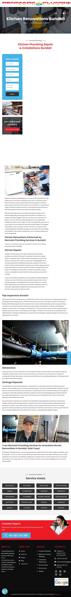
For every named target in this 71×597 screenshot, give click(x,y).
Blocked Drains (43, 565)
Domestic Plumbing (44, 551)
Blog (22, 560)
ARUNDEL (10, 508)
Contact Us (24, 564)
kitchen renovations (15, 200)
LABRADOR (61, 502)
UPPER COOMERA (61, 485)
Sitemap (41, 571)
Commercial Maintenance (42, 561)
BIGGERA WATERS (61, 496)
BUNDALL (44, 502)
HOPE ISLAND (44, 485)
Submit (12, 94)
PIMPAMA (61, 508)
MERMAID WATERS (44, 496)
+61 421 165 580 (13, 129)
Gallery (23, 557)
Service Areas (43, 568)
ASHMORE (44, 508)
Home (25, 23)
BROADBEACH (9, 485)
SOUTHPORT (10, 502)
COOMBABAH (27, 496)
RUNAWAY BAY (27, 491)
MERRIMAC (44, 491)
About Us (24, 554)
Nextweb (57, 594)
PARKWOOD (61, 491)
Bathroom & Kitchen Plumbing (45, 555)
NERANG (10, 491)
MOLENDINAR (9, 496)
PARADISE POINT (27, 502)
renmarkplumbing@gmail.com (51, 459)
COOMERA (27, 508)
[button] (7, 180)
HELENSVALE (27, 485)
